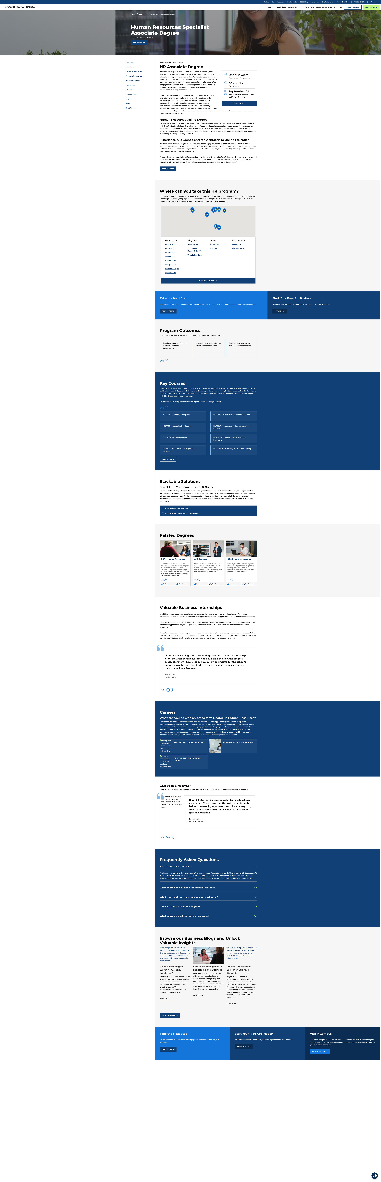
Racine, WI (236, 244)
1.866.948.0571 (359, 2)
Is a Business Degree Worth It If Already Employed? (172, 969)
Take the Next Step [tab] (134, 71)
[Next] (172, 690)
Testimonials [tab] (131, 94)
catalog (218, 402)
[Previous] (168, 690)
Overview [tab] (130, 62)
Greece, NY (169, 256)
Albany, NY (169, 244)
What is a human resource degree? (180, 906)
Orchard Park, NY (172, 269)
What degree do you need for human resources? (188, 887)
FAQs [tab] (128, 99)
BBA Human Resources (176, 508)
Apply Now (238, 103)
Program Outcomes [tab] (134, 76)
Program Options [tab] (133, 81)
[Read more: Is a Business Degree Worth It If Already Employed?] (175, 955)
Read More (164, 998)
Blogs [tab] (128, 103)
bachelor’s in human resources (216, 111)
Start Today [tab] (130, 108)
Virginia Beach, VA (195, 255)
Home (133, 14)
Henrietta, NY (170, 261)
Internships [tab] (130, 85)
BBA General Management (239, 559)
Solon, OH (214, 248)
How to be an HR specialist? (176, 866)
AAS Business (200, 559)
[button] (374, 1175)
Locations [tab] (130, 67)
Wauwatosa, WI (238, 248)
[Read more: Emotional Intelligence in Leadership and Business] (208, 955)
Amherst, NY (170, 248)
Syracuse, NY (170, 273)
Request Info (371, 7)
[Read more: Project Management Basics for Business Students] (242, 955)
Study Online (207, 281)
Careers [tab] (129, 90)
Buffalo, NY (169, 252)
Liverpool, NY (170, 265)
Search (375, 2)
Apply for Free (352, 7)
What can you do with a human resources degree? (189, 897)
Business (142, 14)
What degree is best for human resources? (184, 916)
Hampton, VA (193, 244)
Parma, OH (214, 244)
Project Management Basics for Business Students (239, 969)
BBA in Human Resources (173, 559)
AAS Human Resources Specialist (182, 514)
